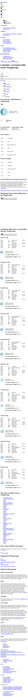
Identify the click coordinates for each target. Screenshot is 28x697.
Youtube (19, 689)
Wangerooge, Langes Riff (14, 190)
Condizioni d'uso (7, 56)
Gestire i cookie (6, 51)
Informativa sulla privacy (8, 57)
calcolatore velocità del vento (7, 633)
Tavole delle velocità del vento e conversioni (12, 33)
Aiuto (6, 21)
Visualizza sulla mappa (7, 61)
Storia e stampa (6, 40)
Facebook (16, 61)
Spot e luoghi (6, 29)
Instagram (20, 688)
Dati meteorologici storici (8, 48)
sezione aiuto (3, 641)
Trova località (5, 553)
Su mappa (3, 80)
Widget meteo (6, 35)
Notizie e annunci (7, 50)
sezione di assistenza (21, 615)
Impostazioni (7, 23)
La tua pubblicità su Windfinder (10, 49)
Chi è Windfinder (7, 42)
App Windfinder (6, 39)
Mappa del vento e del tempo (9, 27)
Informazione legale (7, 58)
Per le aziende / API (7, 43)
